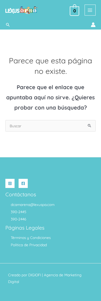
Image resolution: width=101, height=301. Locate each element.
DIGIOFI (34, 275)
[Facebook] (23, 183)
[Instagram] (10, 183)
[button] (7, 24)
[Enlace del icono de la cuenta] (93, 24)
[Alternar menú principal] (90, 10)
